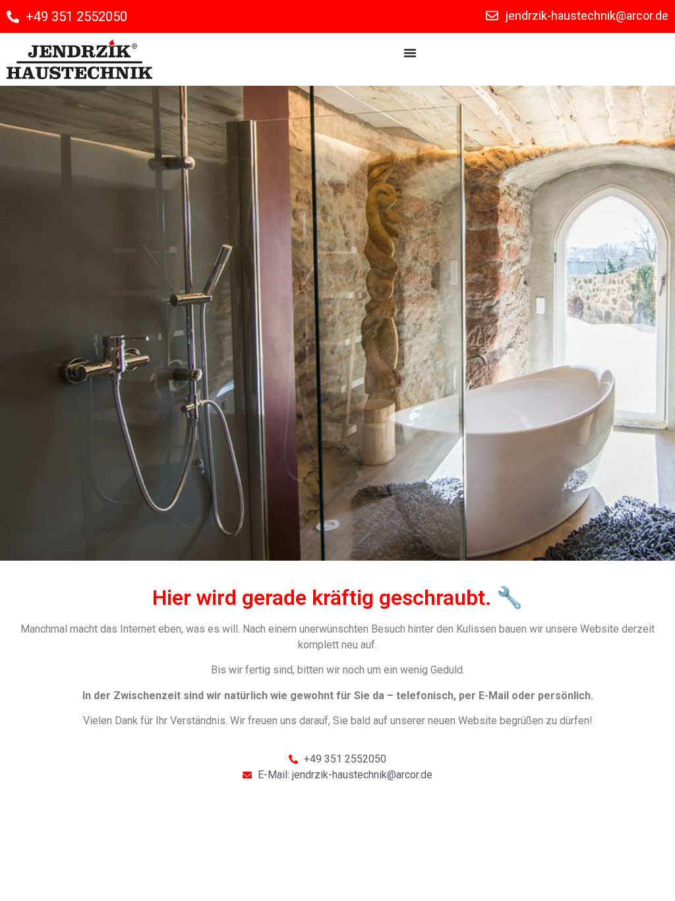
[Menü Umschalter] (410, 52)
